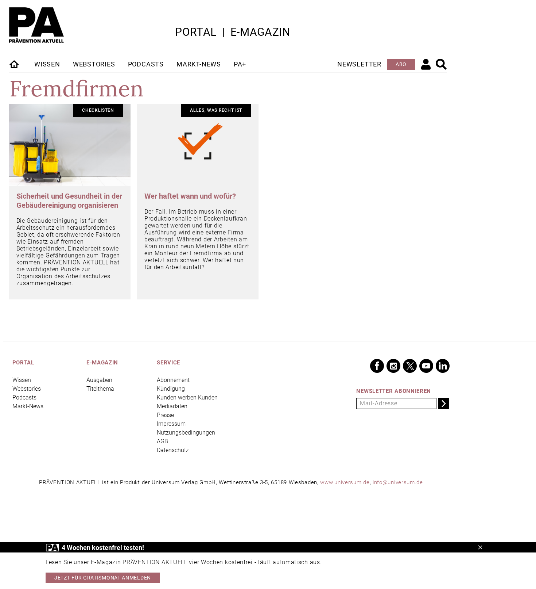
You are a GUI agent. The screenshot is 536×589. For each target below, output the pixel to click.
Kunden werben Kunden (187, 397)
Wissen (47, 64)
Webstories (94, 64)
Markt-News (198, 64)
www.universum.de (344, 482)
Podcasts (146, 64)
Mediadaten (172, 406)
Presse (165, 415)
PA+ (240, 64)
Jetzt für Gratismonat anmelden (102, 578)
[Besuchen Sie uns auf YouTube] (426, 366)
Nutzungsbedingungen (186, 432)
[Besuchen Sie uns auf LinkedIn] (443, 366)
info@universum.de (398, 482)
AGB (162, 441)
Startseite (14, 64)
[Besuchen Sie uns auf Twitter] (410, 366)
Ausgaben (99, 379)
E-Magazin (260, 32)
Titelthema (100, 388)
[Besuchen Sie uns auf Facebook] (377, 366)
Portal (196, 32)
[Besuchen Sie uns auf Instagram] (393, 366)
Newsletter (359, 64)
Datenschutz (173, 450)
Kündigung (171, 388)
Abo (401, 64)
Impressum (171, 423)
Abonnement (173, 379)
